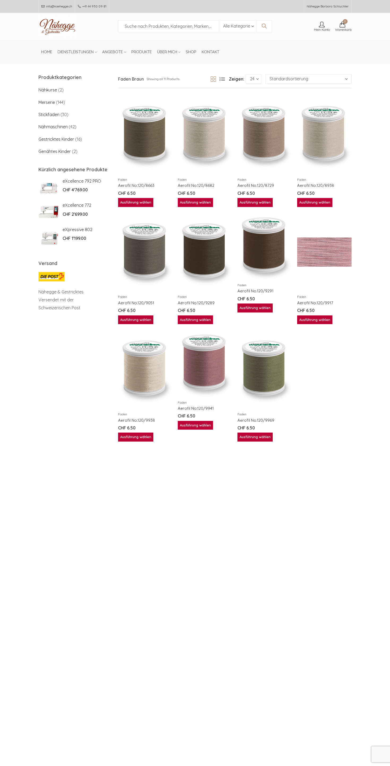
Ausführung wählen (135, 202)
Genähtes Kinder (54, 151)
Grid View (213, 79)
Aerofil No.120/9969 (255, 420)
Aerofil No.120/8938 (315, 185)
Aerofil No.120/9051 (136, 302)
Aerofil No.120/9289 (196, 302)
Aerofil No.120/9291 (255, 290)
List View (222, 79)
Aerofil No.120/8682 (196, 185)
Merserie (46, 102)
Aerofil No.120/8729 (255, 185)
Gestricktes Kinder (56, 139)
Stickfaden (48, 114)
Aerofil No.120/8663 (136, 185)
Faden (122, 180)
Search (264, 26)
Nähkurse (47, 90)
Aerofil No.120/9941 (196, 408)
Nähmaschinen (53, 126)
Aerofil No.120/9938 (136, 420)
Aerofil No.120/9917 (315, 302)
